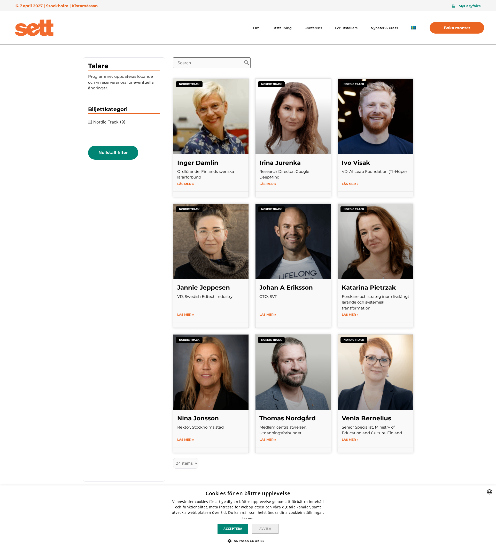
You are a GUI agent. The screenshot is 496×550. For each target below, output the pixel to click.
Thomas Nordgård (287, 418)
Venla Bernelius (366, 418)
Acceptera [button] (232, 528)
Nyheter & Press (384, 28)
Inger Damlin (197, 162)
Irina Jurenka (280, 162)
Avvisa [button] (265, 528)
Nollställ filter (113, 152)
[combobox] (489, 491)
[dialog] (248, 517)
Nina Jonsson (198, 418)
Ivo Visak (356, 162)
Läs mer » (185, 184)
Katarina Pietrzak (369, 287)
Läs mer (248, 518)
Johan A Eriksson (286, 287)
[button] (466, 6)
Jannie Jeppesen (203, 287)
